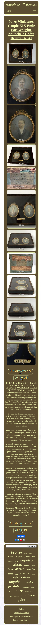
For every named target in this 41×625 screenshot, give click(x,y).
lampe (31, 595)
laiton (11, 592)
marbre (30, 582)
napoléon (16, 581)
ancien (19, 569)
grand (33, 574)
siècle (31, 569)
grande (27, 556)
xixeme (11, 556)
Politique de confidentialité (21, 616)
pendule (13, 586)
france (10, 574)
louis (10, 569)
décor (16, 574)
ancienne (25, 577)
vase (33, 565)
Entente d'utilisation (21, 620)
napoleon (27, 560)
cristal (32, 587)
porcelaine (29, 592)
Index (21, 609)
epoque (10, 561)
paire (21, 599)
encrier (9, 565)
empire (27, 565)
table (16, 561)
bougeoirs (25, 587)
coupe (10, 596)
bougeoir (19, 556)
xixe (23, 595)
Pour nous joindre (21, 613)
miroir (16, 596)
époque (24, 573)
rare (33, 556)
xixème (17, 564)
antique (28, 553)
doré (19, 591)
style (15, 577)
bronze (16, 552)
